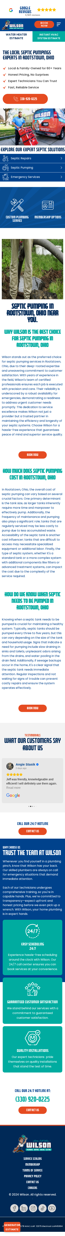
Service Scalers (32, 1159)
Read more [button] (13, 787)
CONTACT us (32, 831)
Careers (32, 1188)
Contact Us (32, 1182)
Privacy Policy (32, 1176)
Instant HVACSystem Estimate (48, 36)
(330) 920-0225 (32, 1099)
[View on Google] (10, 766)
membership (32, 1164)
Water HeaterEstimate (16, 36)
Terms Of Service (32, 1170)
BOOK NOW (44, 24)
